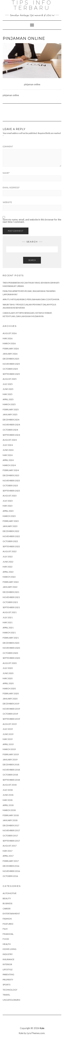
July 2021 (8, 617)
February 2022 (11, 582)
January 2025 (10, 414)
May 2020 (7, 678)
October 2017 (10, 835)
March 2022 (9, 576)
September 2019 (11, 719)
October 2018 (10, 774)
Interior (7, 964)
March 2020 (9, 688)
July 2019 (8, 729)
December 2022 (11, 531)
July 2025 (8, 384)
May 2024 (7, 455)
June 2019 (8, 734)
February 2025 (11, 409)
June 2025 (8, 389)
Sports (6, 984)
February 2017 (11, 861)
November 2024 (11, 424)
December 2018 (11, 764)
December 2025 (11, 358)
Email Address (11, 187)
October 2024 (10, 429)
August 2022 (10, 551)
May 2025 (7, 394)
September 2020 (11, 658)
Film (5, 928)
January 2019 (10, 759)
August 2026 (10, 333)
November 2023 (11, 480)
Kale (42, 1028)
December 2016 (11, 866)
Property (8, 979)
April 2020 (8, 683)
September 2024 (11, 435)
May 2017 (7, 850)
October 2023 (10, 485)
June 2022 (8, 561)
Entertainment (11, 913)
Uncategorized (11, 1000)
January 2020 (10, 698)
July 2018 (8, 790)
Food (6, 939)
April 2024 (8, 460)
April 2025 (8, 399)
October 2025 (10, 368)
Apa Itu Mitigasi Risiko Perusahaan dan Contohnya (31, 299)
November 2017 (11, 830)
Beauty (7, 898)
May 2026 (7, 338)
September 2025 (11, 374)
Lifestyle (8, 969)
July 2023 (8, 500)
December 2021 (11, 592)
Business (7, 903)
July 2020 (8, 668)
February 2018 (11, 815)
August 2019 (10, 724)
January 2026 (10, 353)
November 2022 (11, 536)
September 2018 (11, 779)
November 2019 (11, 708)
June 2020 (8, 673)
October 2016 (10, 876)
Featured (8, 923)
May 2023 (7, 505)
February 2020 (11, 693)
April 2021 (8, 627)
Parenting (8, 974)
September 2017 (11, 840)
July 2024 (8, 445)
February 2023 (11, 521)
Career (6, 908)
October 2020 (10, 653)
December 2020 (11, 643)
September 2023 (11, 490)
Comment (8, 146)
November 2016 (11, 871)
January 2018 (10, 820)
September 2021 (11, 607)
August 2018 (10, 784)
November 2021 (11, 597)
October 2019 (10, 713)
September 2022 (11, 546)
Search (32, 260)
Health (7, 944)
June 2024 (8, 450)
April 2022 (8, 571)
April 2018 (8, 805)
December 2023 (11, 475)
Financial (8, 934)
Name (6, 173)
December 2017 (11, 825)
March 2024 (9, 465)
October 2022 (10, 541)
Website (7, 202)
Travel (6, 994)
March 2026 (9, 343)
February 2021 (11, 637)
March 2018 (9, 810)
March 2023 (9, 516)
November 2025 (11, 363)
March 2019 (9, 749)
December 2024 (11, 419)
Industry (8, 954)
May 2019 (7, 739)
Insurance (8, 959)
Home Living (9, 949)
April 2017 (8, 855)
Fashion (7, 918)
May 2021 (7, 622)
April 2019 (8, 744)
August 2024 (10, 440)
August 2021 (10, 612)
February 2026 (11, 348)
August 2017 (10, 845)
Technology (10, 989)
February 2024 (11, 470)
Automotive (10, 893)
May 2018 (7, 800)
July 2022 (8, 556)
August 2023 (10, 495)
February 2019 (11, 754)
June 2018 (8, 795)
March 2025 (9, 404)
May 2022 (7, 566)
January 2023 (10, 526)
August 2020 (10, 663)
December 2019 (11, 703)
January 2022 (10, 587)
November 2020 (11, 647)
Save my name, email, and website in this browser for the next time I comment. (32, 220)
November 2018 (11, 769)
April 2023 (8, 511)
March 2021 (9, 632)
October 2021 (10, 602)
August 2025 (10, 379)
